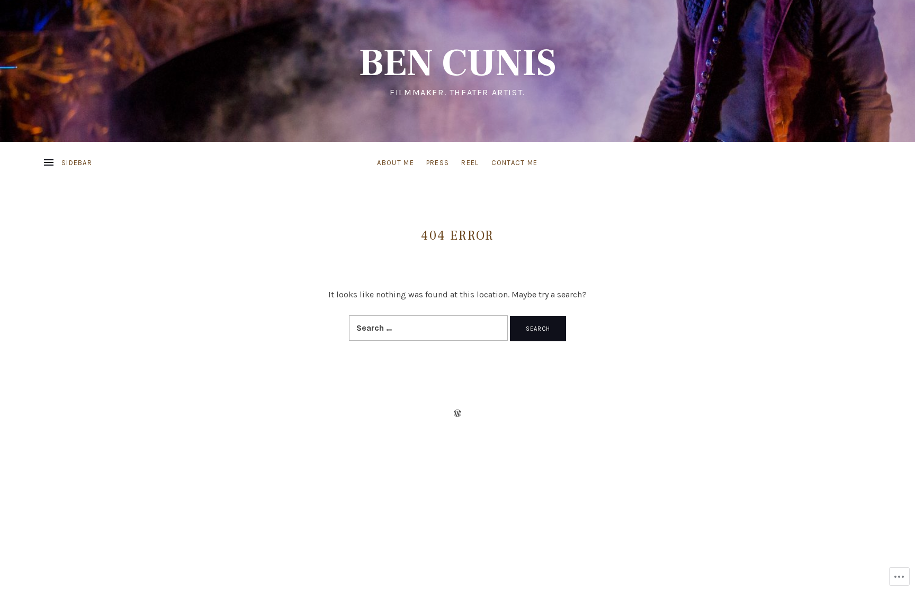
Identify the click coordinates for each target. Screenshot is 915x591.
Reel (470, 163)
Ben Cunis (457, 63)
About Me (395, 163)
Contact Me (514, 163)
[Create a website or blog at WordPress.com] (457, 413)
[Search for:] (429, 328)
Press (438, 163)
